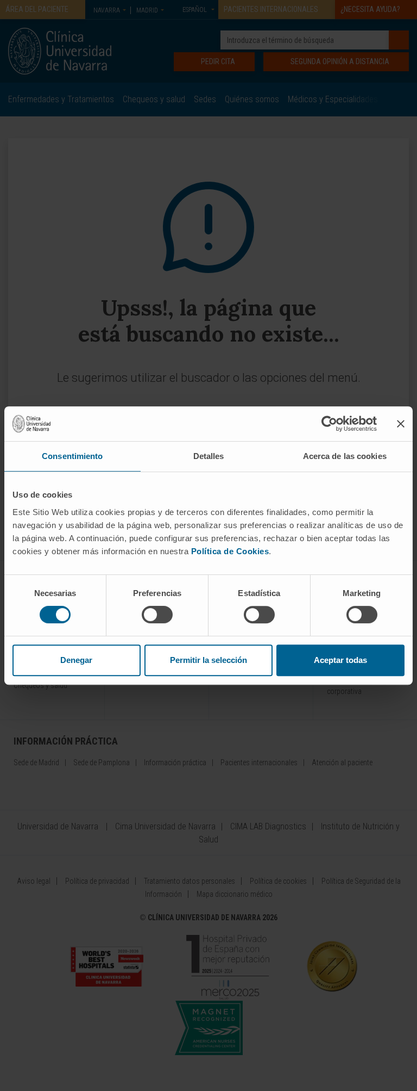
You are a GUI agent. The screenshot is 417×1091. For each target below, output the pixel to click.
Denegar (76, 660)
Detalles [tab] (208, 456)
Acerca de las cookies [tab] (345, 456)
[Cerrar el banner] (401, 423)
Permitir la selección (208, 660)
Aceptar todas (340, 660)
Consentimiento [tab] (72, 456)
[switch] (157, 614)
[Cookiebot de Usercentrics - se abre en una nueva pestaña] (329, 424)
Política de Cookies (230, 551)
